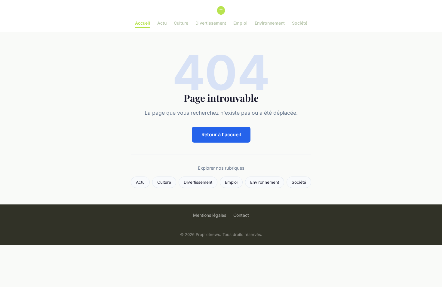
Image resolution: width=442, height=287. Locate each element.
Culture (181, 23)
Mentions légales (209, 215)
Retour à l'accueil (221, 134)
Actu (162, 23)
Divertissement (210, 23)
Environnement (270, 23)
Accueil (142, 23)
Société (299, 23)
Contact (241, 215)
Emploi (240, 23)
